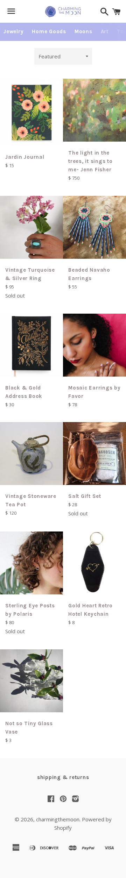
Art (104, 31)
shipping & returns (63, 777)
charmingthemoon (57, 819)
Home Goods (49, 31)
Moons (83, 31)
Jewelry (13, 31)
